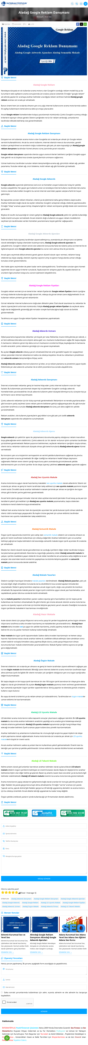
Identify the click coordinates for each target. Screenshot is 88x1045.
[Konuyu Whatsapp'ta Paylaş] (85, 24)
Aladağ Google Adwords (11, 903)
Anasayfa (40, 17)
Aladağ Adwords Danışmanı (21, 899)
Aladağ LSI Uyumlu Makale (50, 903)
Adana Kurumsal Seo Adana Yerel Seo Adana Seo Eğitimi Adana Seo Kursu (72, 937)
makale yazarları (39, 581)
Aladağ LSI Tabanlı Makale (70, 906)
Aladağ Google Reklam (30, 903)
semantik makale (51, 535)
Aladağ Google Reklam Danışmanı (46, 899)
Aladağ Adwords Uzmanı (11, 906)
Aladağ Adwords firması (49, 906)
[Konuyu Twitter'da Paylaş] (81, 24)
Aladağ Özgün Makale (31, 906)
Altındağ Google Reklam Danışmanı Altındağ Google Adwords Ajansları (43, 937)
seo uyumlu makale (54, 483)
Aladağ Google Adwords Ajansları (73, 899)
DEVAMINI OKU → (7, 952)
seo (21, 627)
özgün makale (77, 696)
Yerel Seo (48, 17)
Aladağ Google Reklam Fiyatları (74, 903)
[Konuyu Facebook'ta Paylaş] (77, 24)
